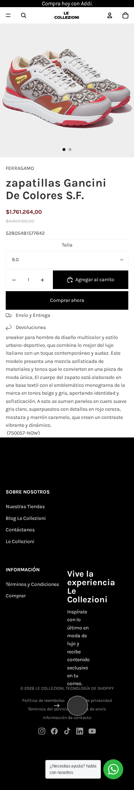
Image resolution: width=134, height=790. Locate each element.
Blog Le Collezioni (26, 518)
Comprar (16, 596)
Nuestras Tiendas (25, 506)
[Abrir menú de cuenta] (110, 15)
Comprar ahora (67, 300)
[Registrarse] (57, 706)
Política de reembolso (43, 700)
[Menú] (8, 15)
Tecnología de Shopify (90, 688)
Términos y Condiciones (32, 584)
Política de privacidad (90, 700)
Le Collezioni (20, 541)
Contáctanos (20, 530)
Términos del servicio (48, 709)
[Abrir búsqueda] (23, 15)
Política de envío (89, 709)
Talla (67, 245)
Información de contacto (67, 717)
